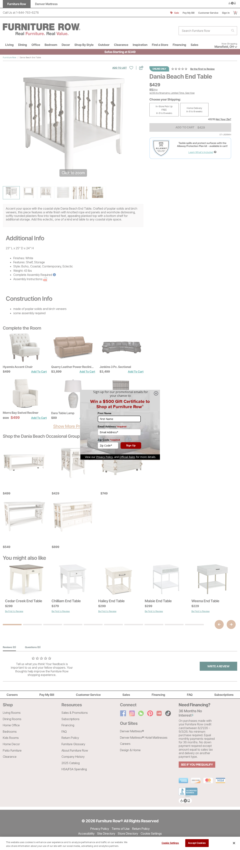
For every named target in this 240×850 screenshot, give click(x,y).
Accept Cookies (197, 842)
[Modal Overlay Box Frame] (120, 425)
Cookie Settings (170, 842)
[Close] (234, 843)
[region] (120, 843)
